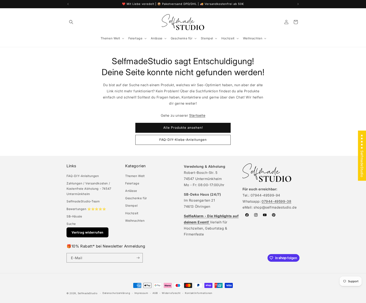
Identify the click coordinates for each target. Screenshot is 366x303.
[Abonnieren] (138, 258)
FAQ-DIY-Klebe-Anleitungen (183, 140)
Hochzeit (132, 213)
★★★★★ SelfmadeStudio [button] (362, 155)
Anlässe (131, 190)
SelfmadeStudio (88, 293)
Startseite (197, 115)
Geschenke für (136, 198)
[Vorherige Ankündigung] (68, 4)
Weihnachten (135, 220)
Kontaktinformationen (198, 293)
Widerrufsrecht (171, 293)
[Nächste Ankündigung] (298, 4)
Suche (71, 224)
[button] (71, 22)
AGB (155, 293)
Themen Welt (135, 176)
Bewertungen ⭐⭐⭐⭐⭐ (86, 209)
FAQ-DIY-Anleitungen (83, 176)
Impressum (141, 293)
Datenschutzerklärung (116, 293)
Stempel (131, 205)
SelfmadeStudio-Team (83, 201)
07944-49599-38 (276, 201)
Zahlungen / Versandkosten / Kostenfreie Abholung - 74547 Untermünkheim (89, 188)
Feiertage (132, 183)
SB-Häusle (74, 216)
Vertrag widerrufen (87, 232)
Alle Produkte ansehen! (183, 128)
